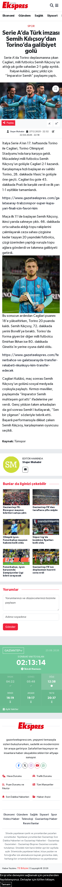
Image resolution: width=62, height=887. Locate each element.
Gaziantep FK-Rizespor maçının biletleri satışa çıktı (14, 510)
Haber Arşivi (43, 797)
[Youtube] (37, 765)
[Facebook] (19, 765)
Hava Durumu (14, 776)
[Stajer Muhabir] (11, 464)
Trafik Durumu (44, 776)
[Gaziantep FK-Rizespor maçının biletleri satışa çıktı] (16, 497)
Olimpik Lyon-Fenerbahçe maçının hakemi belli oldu (15, 540)
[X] (25, 765)
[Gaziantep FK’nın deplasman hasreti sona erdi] (46, 556)
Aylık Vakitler (12, 709)
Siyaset (52, 15)
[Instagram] (31, 765)
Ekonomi (8, 15)
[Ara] (52, 5)
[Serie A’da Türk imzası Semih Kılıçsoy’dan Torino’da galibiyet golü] (31, 100)
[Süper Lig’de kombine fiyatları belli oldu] (46, 526)
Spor (31, 26)
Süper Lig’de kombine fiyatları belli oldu (43, 540)
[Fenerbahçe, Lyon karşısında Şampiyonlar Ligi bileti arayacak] (16, 556)
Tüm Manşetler (45, 784)
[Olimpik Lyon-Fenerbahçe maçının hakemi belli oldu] (16, 526)
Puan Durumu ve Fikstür (13, 786)
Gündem (24, 15)
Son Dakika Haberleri (17, 797)
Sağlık (39, 15)
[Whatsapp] (43, 765)
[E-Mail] (25, 470)
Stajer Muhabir (17, 131)
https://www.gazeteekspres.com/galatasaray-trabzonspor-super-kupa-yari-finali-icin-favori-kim (30, 203)
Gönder (10, 626)
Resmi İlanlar (31, 823)
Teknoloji (27, 819)
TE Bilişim (22, 868)
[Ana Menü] (56, 5)
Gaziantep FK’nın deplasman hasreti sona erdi (44, 570)
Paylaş (10, 123)
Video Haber (11, 819)
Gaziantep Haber (46, 819)
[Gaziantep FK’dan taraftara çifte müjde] (46, 497)
